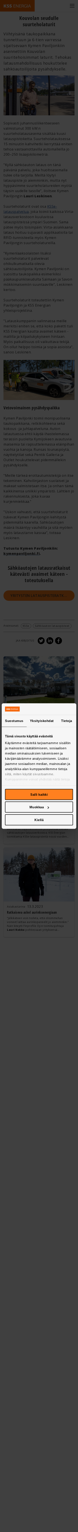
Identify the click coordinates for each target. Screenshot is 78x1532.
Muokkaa (36, 807)
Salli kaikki (39, 794)
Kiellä (39, 820)
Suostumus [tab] (14, 720)
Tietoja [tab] (66, 720)
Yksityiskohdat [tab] (42, 720)
